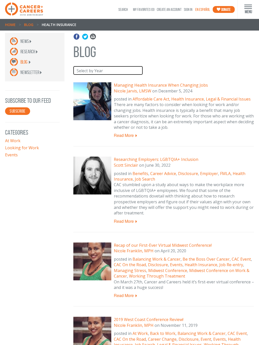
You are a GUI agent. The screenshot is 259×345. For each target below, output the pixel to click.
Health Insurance (187, 99)
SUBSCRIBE (18, 111)
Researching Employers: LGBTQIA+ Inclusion (156, 159)
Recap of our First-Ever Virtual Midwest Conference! (163, 245)
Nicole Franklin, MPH (134, 251)
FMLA (225, 173)
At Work (12, 140)
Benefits (140, 173)
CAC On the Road (130, 264)
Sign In (188, 9)
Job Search (145, 179)
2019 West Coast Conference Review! (148, 319)
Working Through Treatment (157, 276)
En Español (202, 9)
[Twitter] (85, 37)
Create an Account (169, 9)
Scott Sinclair (126, 165)
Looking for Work (22, 148)
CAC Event (241, 259)
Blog (28, 24)
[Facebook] (77, 37)
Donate (226, 9)
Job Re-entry (231, 264)
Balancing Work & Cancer (157, 259)
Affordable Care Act (151, 99)
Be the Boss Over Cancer (206, 259)
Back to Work (163, 333)
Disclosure (188, 173)
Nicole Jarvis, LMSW (132, 91)
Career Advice (163, 173)
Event (206, 339)
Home (10, 24)
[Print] (93, 37)
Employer (209, 173)
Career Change (162, 339)
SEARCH (123, 9)
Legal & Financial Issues (228, 99)
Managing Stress (130, 270)
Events (11, 155)
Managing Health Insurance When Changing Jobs (161, 85)
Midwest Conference (167, 270)
